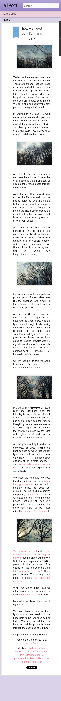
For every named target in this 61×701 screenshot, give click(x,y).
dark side (30, 651)
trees (34, 661)
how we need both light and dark (32, 33)
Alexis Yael (32, 643)
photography (21, 658)
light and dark (32, 655)
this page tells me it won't (27, 571)
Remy (41, 658)
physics (33, 658)
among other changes (36, 511)
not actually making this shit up (31, 466)
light (22, 655)
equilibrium (42, 651)
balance (33, 648)
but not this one (31, 594)
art (26, 648)
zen (40, 661)
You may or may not (25, 551)
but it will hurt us (35, 494)
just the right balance (31, 482)
